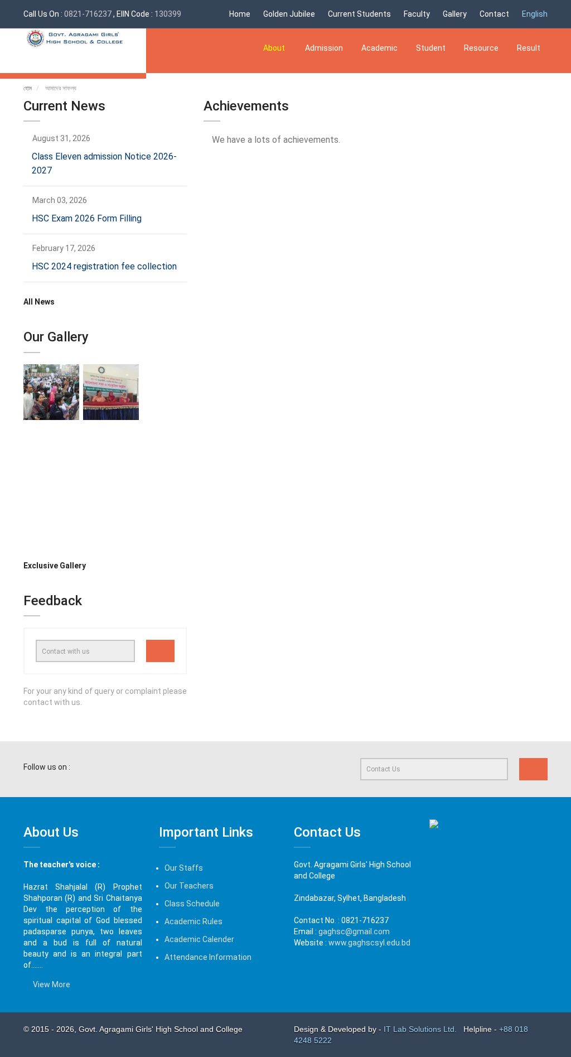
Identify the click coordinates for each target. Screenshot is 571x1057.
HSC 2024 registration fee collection (104, 266)
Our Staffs (183, 867)
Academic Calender (199, 939)
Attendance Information (207, 957)
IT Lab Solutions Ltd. (421, 1029)
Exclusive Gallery (55, 565)
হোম (27, 88)
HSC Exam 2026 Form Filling (87, 218)
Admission (324, 48)
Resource (481, 48)
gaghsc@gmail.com (354, 931)
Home (239, 13)
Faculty (417, 13)
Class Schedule (192, 903)
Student (431, 48)
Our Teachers (189, 885)
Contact (494, 13)
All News (39, 301)
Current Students (359, 13)
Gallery (455, 13)
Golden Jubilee (289, 13)
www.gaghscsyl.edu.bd (369, 942)
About (275, 48)
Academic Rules (193, 921)
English (535, 13)
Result (528, 48)
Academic (379, 48)
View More (50, 984)
